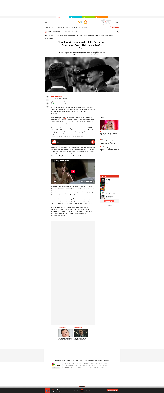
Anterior (75, 390)
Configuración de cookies (88, 360)
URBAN (97, 17)
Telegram (47, 107)
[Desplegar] (82, 386)
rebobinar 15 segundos (78, 390)
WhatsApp (47, 103)
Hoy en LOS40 (74, 27)
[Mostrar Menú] (47, 22)
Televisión (51, 38)
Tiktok (77, 347)
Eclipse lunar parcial (103, 35)
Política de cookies (79, 360)
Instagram (74, 347)
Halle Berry (53, 218)
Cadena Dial (89, 365)
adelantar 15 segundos (86, 390)
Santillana (79, 363)
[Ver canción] (103, 180)
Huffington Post (69, 365)
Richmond (66, 367)
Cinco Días (85, 365)
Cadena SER (92, 363)
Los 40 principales (73, 363)
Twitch (87, 347)
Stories (90, 347)
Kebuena (103, 365)
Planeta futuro (99, 365)
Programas (61, 27)
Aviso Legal (57, 360)
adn (100, 363)
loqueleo (96, 367)
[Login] (117, 22)
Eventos (68, 27)
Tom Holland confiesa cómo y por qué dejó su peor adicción (65, 339)
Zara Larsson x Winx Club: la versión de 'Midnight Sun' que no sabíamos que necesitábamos (108, 135)
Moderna (73, 367)
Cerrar (117, 31)
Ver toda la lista (108, 201)
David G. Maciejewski (56, 96)
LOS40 (58, 17)
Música (53, 27)
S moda (90, 367)
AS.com (96, 363)
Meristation (102, 367)
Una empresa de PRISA (56, 365)
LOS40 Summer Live (83, 27)
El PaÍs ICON (84, 367)
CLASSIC (72, 17)
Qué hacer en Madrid (93, 35)
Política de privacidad (70, 360)
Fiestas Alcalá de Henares (61, 35)
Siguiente (89, 390)
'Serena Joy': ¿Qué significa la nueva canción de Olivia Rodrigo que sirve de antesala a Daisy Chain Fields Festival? (108, 142)
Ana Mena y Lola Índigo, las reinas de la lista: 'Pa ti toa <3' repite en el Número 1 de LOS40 (109, 149)
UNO (76, 365)
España (111, 22)
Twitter (47, 100)
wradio (79, 365)
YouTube (79, 347)
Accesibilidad (62, 360)
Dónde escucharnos (105, 360)
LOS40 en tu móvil (97, 360)
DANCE (84, 17)
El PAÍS (67, 363)
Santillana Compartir (86, 363)
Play (82, 390)
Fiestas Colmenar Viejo (73, 35)
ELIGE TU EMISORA (112, 390)
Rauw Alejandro (83, 35)
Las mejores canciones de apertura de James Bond (80, 339)
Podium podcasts (79, 367)
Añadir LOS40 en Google (60, 102)
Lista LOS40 (47, 27)
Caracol (105, 363)
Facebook (47, 97)
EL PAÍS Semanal (94, 365)
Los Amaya (111, 35)
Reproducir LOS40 (93, 142)
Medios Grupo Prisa (56, 368)
